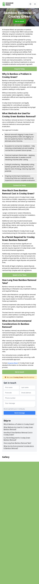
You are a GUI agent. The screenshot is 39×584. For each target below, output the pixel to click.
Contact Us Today (19, 185)
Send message (19, 413)
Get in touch (19, 21)
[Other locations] (30, 4)
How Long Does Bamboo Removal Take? (17, 443)
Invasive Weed (13, 363)
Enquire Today (19, 69)
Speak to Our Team (19, 275)
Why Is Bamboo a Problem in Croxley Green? (19, 424)
